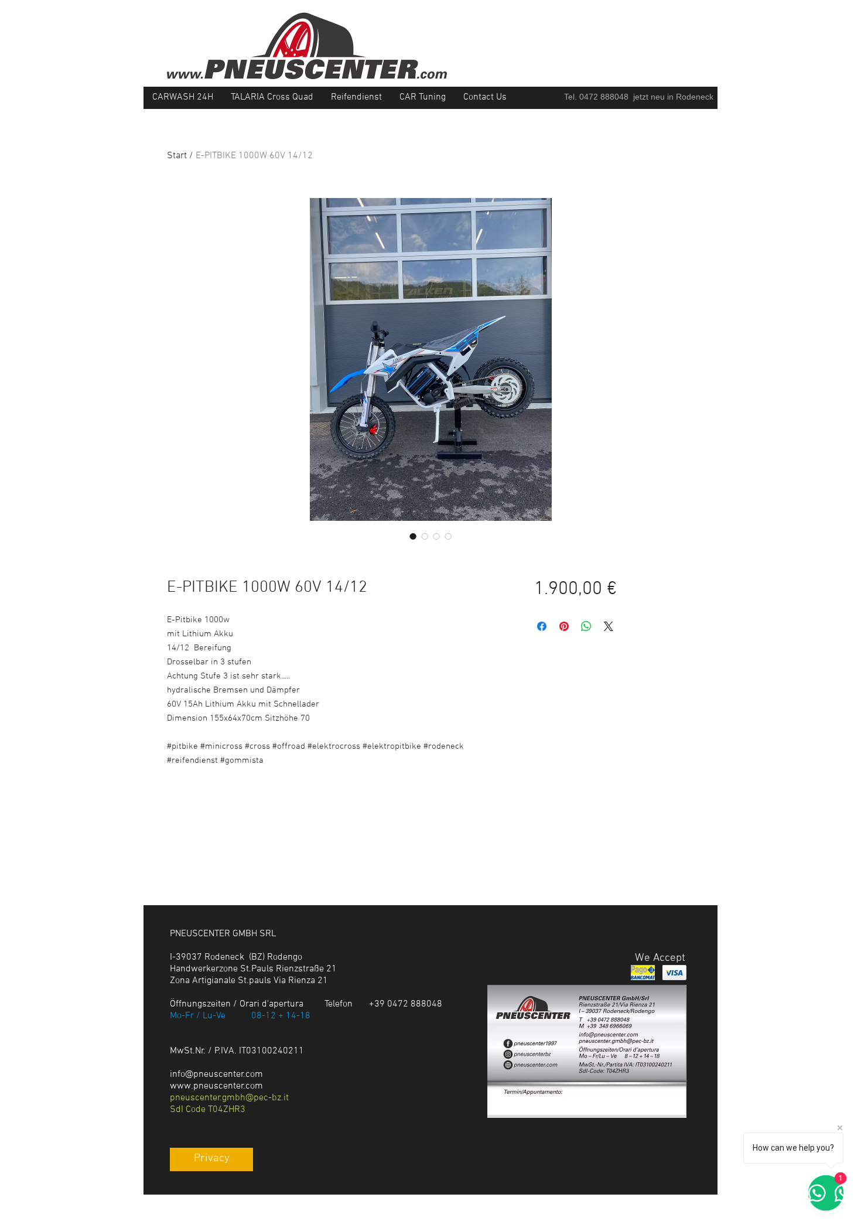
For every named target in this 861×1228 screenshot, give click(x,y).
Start (177, 156)
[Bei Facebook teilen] (542, 626)
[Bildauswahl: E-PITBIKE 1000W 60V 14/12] (413, 536)
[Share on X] (609, 626)
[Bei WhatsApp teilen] (586, 626)
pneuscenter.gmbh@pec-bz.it (229, 1098)
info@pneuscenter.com (216, 1074)
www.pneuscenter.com (216, 1086)
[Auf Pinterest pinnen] (564, 626)
